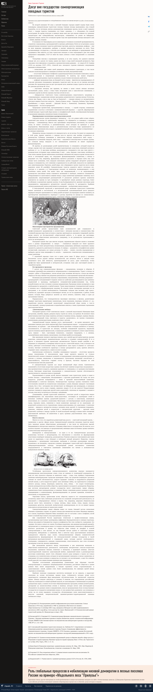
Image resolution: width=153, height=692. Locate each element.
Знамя (3, 61)
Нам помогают (38, 686)
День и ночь (5, 128)
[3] (57, 324)
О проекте (19, 686)
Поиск (3, 26)
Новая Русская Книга (9, 146)
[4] (80, 335)
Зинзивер (4, 58)
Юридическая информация (145, 689)
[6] (74, 411)
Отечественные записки (10, 157)
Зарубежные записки (8, 132)
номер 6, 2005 (60, 15)
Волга (3, 40)
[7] (93, 524)
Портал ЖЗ (4, 189)
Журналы (4, 22)
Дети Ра (4, 43)
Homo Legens (6, 117)
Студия (4, 174)
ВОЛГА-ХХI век (6, 124)
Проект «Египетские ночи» (9, 186)
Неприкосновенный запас (10, 83)
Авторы (3, 15)
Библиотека (4, 19)
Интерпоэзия (6, 72)
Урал (3, 105)
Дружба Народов (7, 47)
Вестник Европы (7, 36)
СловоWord (5, 164)
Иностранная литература (10, 69)
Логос (3, 143)
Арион (3, 121)
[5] (87, 339)
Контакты (28, 686)
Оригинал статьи (33, 20)
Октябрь (4, 153)
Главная (3, 12)
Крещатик (5, 76)
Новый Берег (6, 94)
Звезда (3, 51)
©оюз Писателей (7, 114)
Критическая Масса (8, 139)
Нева (3, 80)
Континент (5, 135)
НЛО (3, 87)
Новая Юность (6, 90)
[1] (49, 167)
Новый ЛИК (5, 150)
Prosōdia (4, 32)
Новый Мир (5, 101)
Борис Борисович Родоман (36, 3)
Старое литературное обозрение (9, 169)
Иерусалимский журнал (10, 65)
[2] (42, 271)
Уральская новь (7, 177)
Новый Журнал (6, 98)
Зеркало (4, 54)
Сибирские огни (7, 161)
